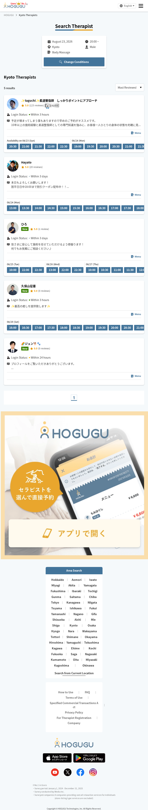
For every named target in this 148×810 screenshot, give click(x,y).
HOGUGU (9, 15)
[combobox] (129, 87)
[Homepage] (14, 7)
